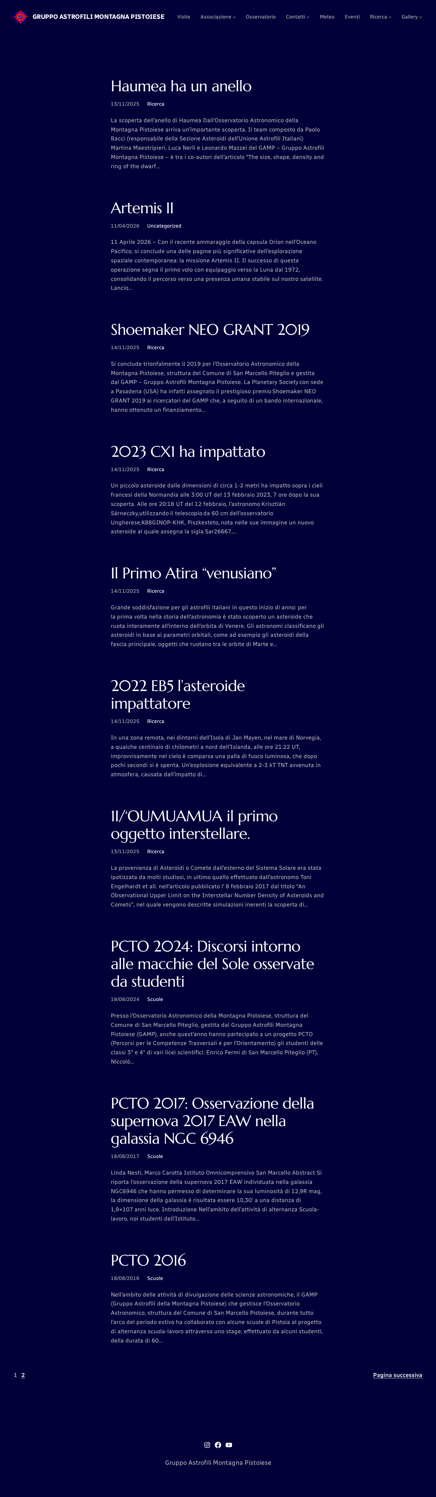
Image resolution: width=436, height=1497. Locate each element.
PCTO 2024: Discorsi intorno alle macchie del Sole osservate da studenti (212, 963)
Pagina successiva (397, 1375)
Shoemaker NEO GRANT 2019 (210, 329)
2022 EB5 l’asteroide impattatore (178, 694)
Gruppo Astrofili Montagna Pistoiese (99, 16)
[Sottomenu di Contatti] (308, 17)
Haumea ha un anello (181, 86)
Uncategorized (164, 226)
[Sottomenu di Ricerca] (390, 17)
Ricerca (155, 104)
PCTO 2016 (148, 1260)
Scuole (155, 999)
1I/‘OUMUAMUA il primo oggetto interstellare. (194, 824)
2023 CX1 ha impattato (188, 451)
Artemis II (142, 208)
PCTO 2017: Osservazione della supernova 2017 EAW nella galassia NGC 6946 (212, 1121)
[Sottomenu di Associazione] (234, 17)
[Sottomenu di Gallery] (420, 17)
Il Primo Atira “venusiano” (193, 573)
